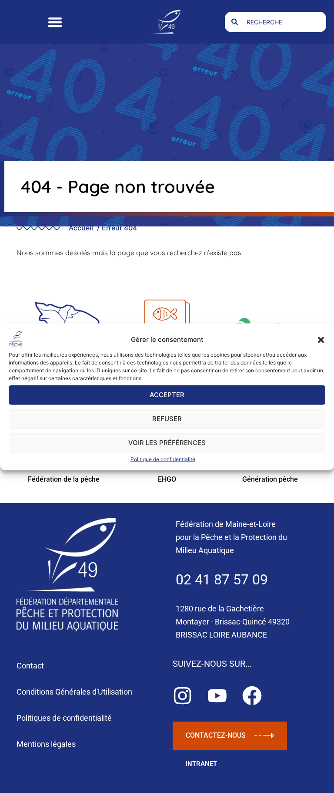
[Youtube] (217, 695)
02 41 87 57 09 (222, 579)
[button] (321, 339)
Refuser (167, 419)
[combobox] (275, 22)
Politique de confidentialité (162, 459)
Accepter (167, 395)
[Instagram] (182, 695)
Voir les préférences (167, 443)
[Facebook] (252, 695)
